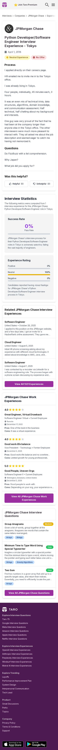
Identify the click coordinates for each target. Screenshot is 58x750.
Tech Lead (7, 692)
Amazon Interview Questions (15, 631)
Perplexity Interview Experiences (17, 658)
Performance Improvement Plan (17, 681)
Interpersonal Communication (15, 688)
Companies (20, 16)
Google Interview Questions (15, 623)
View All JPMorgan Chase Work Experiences (29, 498)
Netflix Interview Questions (14, 639)
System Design (9, 684)
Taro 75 (6, 619)
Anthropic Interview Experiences (17, 654)
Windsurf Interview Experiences (17, 662)
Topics (5, 711)
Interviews (7, 16)
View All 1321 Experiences (29, 384)
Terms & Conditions (11, 726)
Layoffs (5, 677)
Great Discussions (10, 704)
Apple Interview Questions (14, 635)
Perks (5, 707)
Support (6, 730)
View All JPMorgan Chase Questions (29, 593)
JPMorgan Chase (36, 16)
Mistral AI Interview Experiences (17, 665)
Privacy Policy (8, 723)
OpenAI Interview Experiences (16, 650)
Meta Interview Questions (14, 627)
